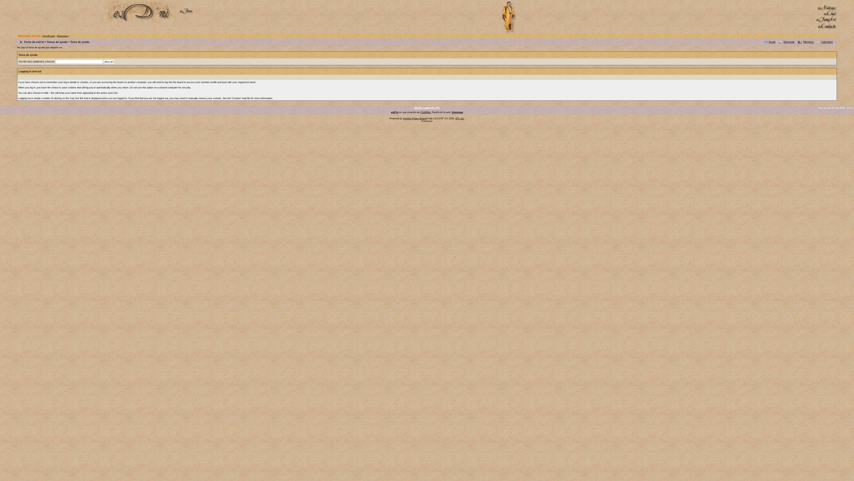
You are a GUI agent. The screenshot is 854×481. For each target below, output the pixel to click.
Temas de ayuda (57, 42)
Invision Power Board (414, 118)
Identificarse (48, 36)
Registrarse (62, 36)
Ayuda (772, 42)
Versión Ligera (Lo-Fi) (427, 107)
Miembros (808, 42)
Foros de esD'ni (34, 42)
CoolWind (425, 112)
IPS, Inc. (460, 118)
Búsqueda (789, 42)
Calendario (827, 42)
